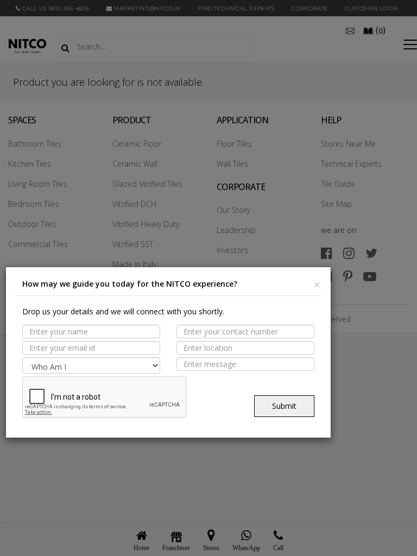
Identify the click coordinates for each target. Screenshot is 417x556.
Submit (284, 406)
